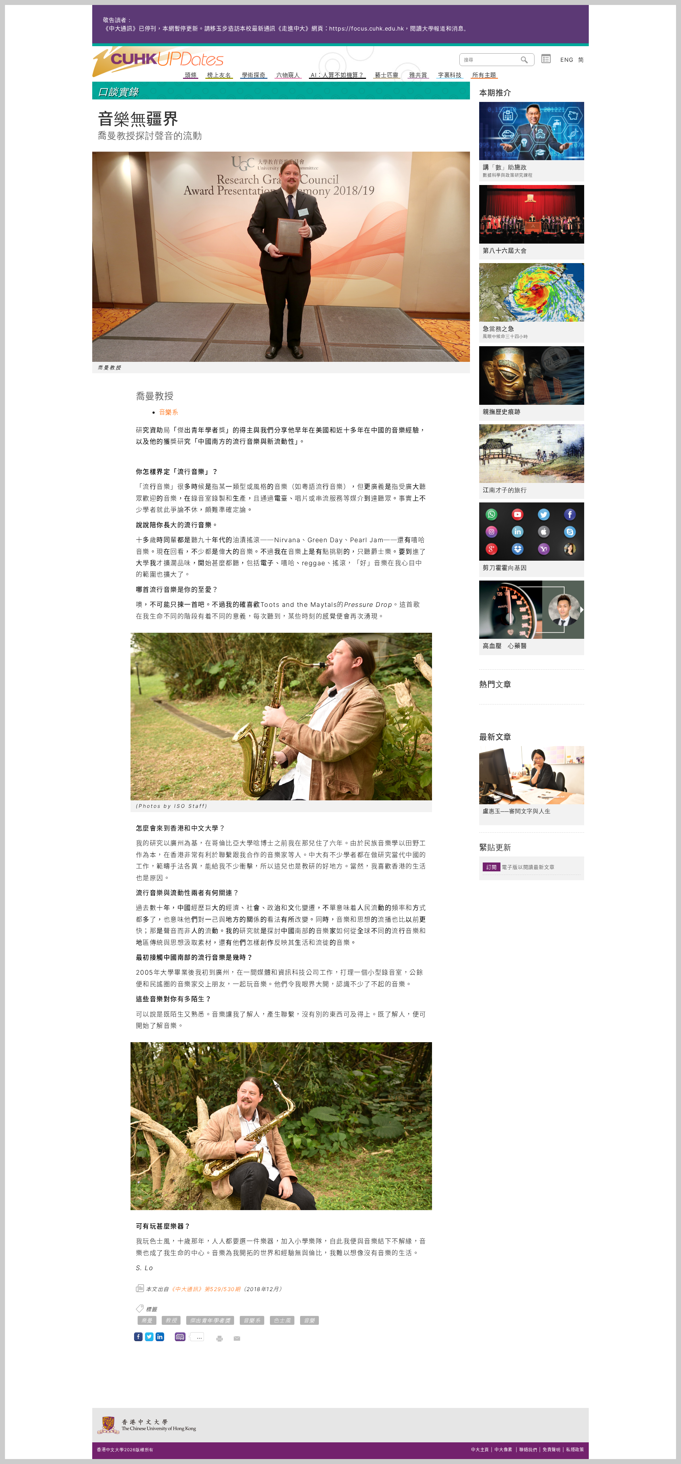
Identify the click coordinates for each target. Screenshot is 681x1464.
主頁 (171, 56)
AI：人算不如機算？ (337, 75)
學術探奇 (254, 75)
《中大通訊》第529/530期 (205, 1289)
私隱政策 (575, 1449)
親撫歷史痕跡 (502, 411)
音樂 (309, 1320)
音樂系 (169, 412)
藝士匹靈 (387, 75)
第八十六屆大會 (505, 250)
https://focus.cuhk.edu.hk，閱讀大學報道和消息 (396, 28)
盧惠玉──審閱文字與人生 (517, 811)
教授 (171, 1320)
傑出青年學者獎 (210, 1320)
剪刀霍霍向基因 (505, 567)
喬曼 (147, 1320)
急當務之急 (498, 328)
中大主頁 (480, 1449)
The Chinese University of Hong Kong (147, 1425)
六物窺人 (288, 75)
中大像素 (503, 1449)
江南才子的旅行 (505, 490)
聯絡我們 (528, 1449)
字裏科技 (450, 75)
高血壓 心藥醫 (505, 645)
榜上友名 (219, 75)
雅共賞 (418, 75)
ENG (566, 59)
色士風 (282, 1320)
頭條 (191, 75)
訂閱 (491, 867)
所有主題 (484, 75)
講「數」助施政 (505, 167)
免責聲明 (552, 1449)
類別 (546, 59)
